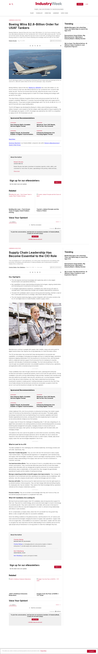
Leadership (56, 13)
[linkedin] (32, 45)
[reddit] (37, 45)
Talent (32, 13)
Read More (12, 139)
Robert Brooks (13, 40)
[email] (40, 45)
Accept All (91, 651)
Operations (48, 13)
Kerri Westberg (21, 267)
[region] (35, 225)
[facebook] (30, 45)
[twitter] (35, 45)
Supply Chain (64, 13)
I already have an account (35, 239)
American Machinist (14, 143)
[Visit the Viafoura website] (58, 228)
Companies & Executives (15, 20)
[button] (10, 4)
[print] (60, 45)
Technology (39, 13)
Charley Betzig (13, 267)
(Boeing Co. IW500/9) (34, 87)
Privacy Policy (43, 650)
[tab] (13, 222)
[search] (12, 4)
